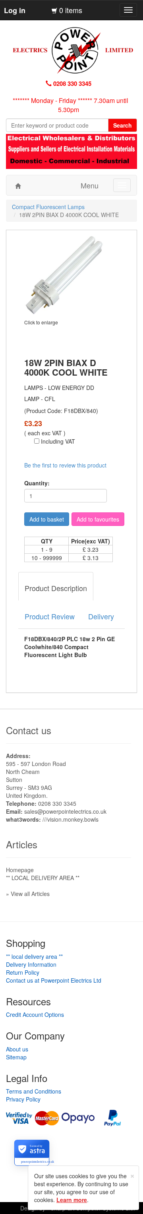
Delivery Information (31, 964)
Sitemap (16, 1057)
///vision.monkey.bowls (71, 819)
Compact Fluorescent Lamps (48, 207)
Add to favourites (98, 519)
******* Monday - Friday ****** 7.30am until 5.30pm (70, 105)
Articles (21, 844)
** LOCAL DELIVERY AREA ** (42, 878)
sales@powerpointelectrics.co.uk (65, 811)
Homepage (20, 870)
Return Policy (22, 972)
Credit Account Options (35, 1014)
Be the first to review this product (65, 465)
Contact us (28, 730)
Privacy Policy (23, 1099)
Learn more (71, 1200)
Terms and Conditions (33, 1091)
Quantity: (37, 483)
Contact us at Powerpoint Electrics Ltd (53, 980)
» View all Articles (28, 894)
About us (17, 1049)
